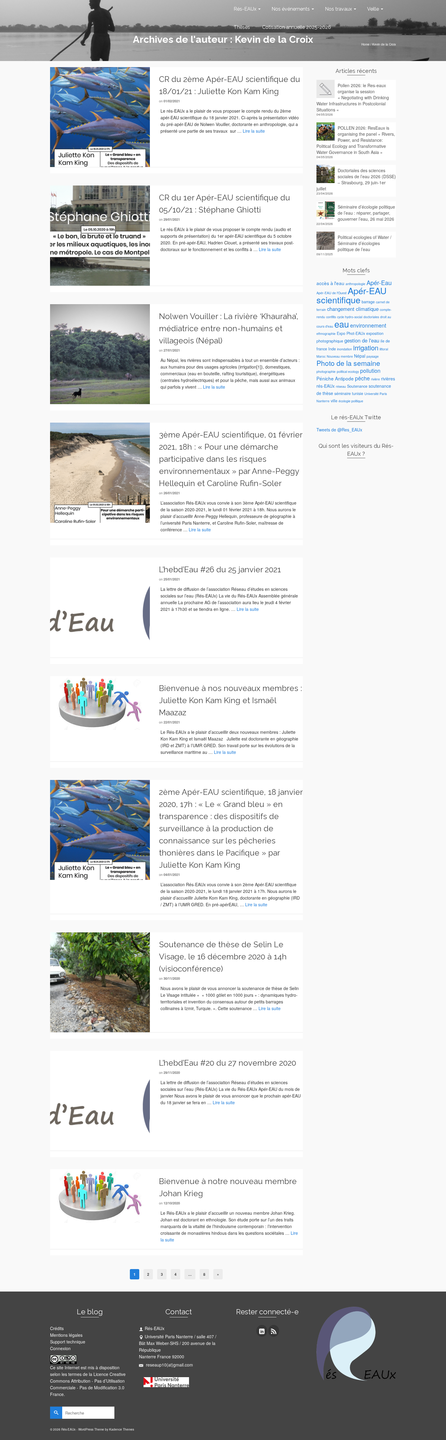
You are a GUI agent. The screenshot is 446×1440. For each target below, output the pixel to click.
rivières (388, 379)
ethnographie (326, 333)
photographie (326, 371)
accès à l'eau (330, 283)
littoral (384, 349)
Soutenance (357, 386)
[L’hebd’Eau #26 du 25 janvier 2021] (100, 607)
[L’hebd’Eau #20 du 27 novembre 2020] (100, 1100)
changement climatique (353, 308)
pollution (370, 370)
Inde (332, 349)
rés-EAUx (325, 386)
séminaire (342, 393)
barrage (368, 302)
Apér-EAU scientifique (351, 295)
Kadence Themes (121, 1429)
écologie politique (351, 401)
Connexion (60, 1348)
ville (334, 400)
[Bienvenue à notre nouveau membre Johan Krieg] (100, 1195)
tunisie (357, 393)
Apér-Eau (379, 282)
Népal (359, 356)
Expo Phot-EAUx (351, 333)
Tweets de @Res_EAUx (339, 430)
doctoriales (371, 317)
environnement (368, 325)
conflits (331, 317)
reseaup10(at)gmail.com (169, 1365)
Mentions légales (66, 1335)
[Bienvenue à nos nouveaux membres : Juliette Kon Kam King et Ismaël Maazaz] (100, 702)
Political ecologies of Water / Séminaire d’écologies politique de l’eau (364, 243)
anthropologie (355, 283)
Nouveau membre (340, 356)
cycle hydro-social (349, 317)
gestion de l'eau (361, 340)
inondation (344, 349)
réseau (341, 386)
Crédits (57, 1328)
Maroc (321, 356)
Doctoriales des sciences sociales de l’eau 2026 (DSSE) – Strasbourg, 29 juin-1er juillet (356, 179)
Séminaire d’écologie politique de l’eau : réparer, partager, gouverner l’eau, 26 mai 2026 (366, 213)
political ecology (348, 371)
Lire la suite (254, 131)
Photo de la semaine (348, 363)
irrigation (365, 347)
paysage (373, 356)
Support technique (67, 1342)
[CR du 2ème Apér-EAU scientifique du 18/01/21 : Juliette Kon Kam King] (100, 116)
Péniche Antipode (335, 378)
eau (341, 323)
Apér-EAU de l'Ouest (331, 293)
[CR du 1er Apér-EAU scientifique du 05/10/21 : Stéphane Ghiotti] (100, 235)
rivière (375, 379)
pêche (362, 378)
